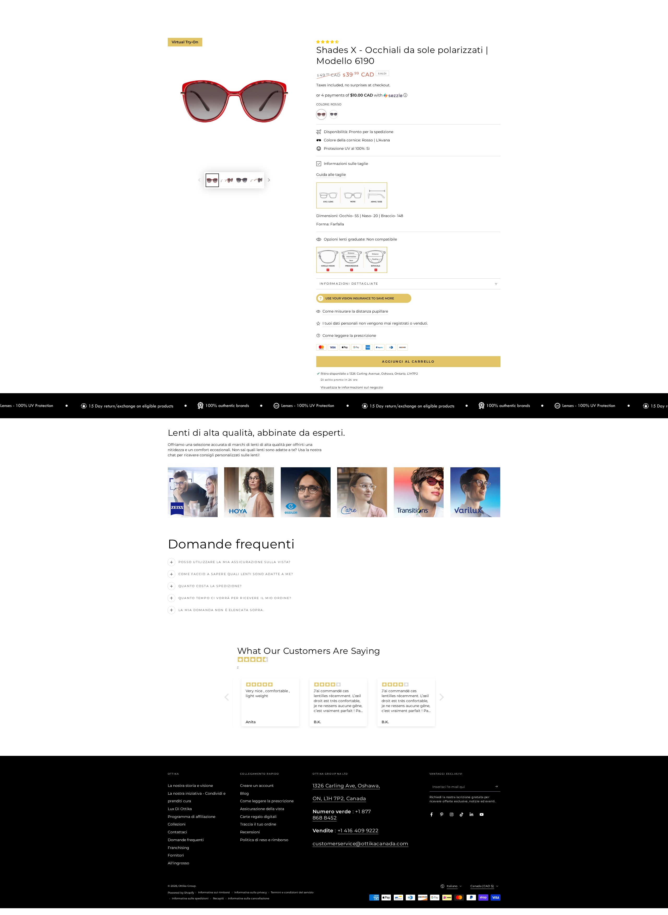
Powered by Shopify (181, 892)
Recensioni (250, 832)
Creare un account (257, 786)
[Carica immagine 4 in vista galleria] (256, 180)
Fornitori (176, 855)
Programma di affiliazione (191, 817)
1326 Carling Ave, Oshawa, (346, 786)
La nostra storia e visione (190, 786)
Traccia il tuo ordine (258, 824)
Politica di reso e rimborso (264, 840)
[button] (408, 95)
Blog (244, 793)
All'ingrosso (178, 863)
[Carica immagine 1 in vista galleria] (212, 180)
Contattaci (177, 832)
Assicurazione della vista (262, 809)
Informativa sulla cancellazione (248, 898)
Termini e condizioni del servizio (292, 892)
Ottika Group (187, 886)
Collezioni (177, 824)
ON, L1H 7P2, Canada (339, 799)
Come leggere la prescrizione (267, 801)
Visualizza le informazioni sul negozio (352, 387)
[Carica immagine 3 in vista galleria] (241, 180)
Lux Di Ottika (180, 809)
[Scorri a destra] (269, 180)
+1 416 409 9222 (358, 831)
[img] (336, 659)
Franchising (178, 848)
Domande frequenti (186, 840)
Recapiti (218, 898)
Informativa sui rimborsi (214, 892)
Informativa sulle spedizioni (190, 898)
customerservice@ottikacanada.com (360, 844)
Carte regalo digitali (258, 817)
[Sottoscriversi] (497, 786)
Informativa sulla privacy (250, 892)
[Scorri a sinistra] (199, 180)
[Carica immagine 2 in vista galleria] (227, 180)
